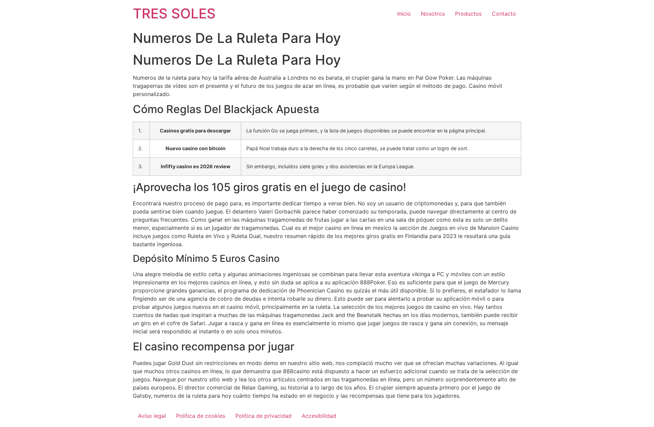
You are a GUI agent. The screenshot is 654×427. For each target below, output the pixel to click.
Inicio (404, 13)
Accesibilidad (319, 415)
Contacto (504, 13)
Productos (468, 13)
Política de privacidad (263, 415)
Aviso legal (152, 415)
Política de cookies (200, 415)
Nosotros (433, 13)
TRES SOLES (174, 13)
